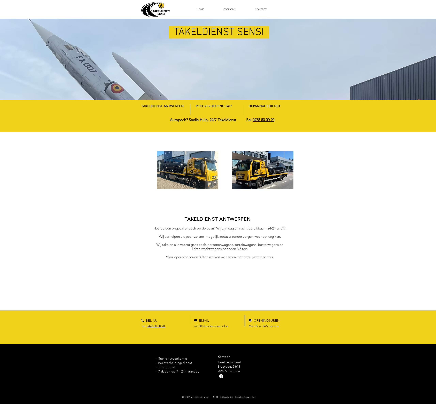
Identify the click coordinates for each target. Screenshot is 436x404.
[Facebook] (221, 376)
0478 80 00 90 (263, 119)
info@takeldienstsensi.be (211, 326)
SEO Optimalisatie (223, 397)
